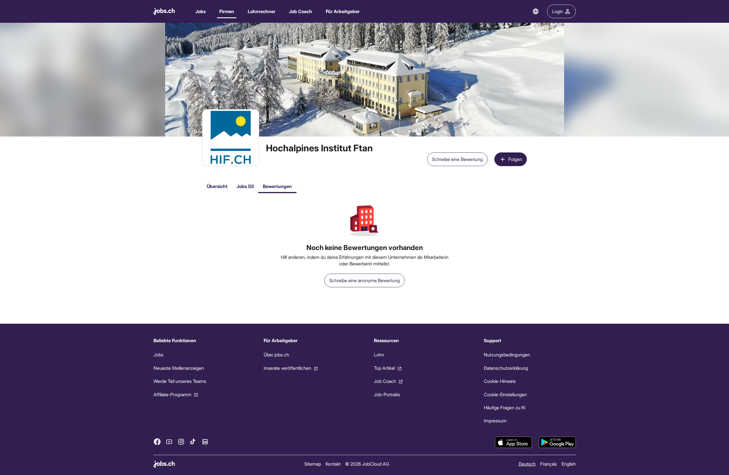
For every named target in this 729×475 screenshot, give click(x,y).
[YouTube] (169, 441)
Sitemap (312, 463)
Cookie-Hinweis (500, 381)
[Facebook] (157, 441)
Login (557, 11)
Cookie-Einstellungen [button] (505, 394)
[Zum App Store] (513, 442)
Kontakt (332, 463)
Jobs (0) (245, 186)
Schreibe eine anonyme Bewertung (364, 280)
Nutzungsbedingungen (507, 354)
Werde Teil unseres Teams (179, 381)
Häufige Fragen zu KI (504, 407)
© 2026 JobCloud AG (367, 463)
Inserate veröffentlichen (287, 368)
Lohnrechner (261, 11)
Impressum (495, 420)
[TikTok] (193, 441)
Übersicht (217, 186)
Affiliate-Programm (172, 394)
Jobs (200, 11)
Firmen (226, 11)
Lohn (379, 354)
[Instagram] (181, 441)
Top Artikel (384, 368)
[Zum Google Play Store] (557, 442)
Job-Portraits (387, 394)
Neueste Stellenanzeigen (178, 368)
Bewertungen (277, 186)
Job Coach (300, 11)
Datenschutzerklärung (506, 368)
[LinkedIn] (205, 441)
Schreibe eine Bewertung (457, 159)
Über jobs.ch (276, 354)
